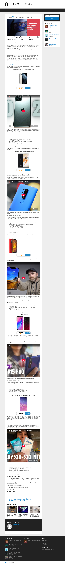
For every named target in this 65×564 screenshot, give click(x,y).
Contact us (45, 544)
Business (13, 10)
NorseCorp (7, 562)
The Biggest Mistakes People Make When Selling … (53, 30)
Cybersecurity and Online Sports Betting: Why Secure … (53, 39)
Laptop (32, 10)
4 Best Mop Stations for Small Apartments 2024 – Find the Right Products (34, 515)
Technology (19, 10)
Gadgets (26, 10)
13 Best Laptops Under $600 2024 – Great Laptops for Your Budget (12, 515)
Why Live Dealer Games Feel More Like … (52, 26)
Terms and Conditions (47, 541)
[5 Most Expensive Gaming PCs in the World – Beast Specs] (23, 509)
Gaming (37, 10)
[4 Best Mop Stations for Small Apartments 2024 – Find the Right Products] (35, 509)
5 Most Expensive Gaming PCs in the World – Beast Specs (23, 515)
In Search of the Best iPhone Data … (53, 35)
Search (52, 18)
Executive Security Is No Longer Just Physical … (52, 44)
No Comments (32, 42)
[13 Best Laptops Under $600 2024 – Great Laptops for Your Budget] (12, 509)
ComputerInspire (11, 42)
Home (7, 10)
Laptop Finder (45, 10)
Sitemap (44, 543)
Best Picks (26, 42)
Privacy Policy (45, 540)
